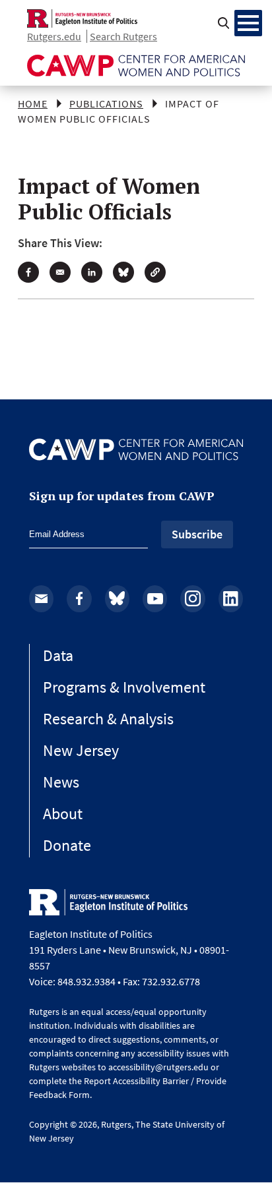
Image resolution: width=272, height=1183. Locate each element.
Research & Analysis (108, 718)
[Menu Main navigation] (248, 23)
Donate (67, 845)
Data (58, 655)
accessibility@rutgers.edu (158, 1067)
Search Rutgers (123, 36)
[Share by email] (60, 272)
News (61, 782)
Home (33, 103)
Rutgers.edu (54, 36)
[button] (155, 272)
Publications (106, 103)
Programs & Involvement (124, 687)
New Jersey (81, 750)
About (63, 813)
